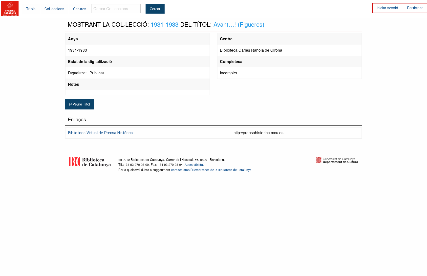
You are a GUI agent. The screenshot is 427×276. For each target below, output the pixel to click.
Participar (415, 8)
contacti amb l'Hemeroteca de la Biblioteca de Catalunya (211, 170)
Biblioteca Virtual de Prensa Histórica (100, 132)
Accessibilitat (194, 165)
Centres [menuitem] (79, 9)
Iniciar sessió (387, 8)
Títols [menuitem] (31, 9)
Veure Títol (81, 103)
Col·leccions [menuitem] (54, 9)
